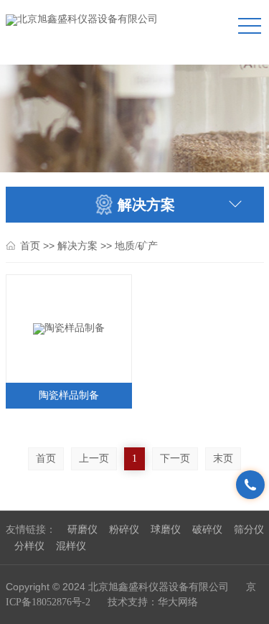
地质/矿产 (136, 246)
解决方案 (77, 246)
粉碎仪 (124, 529)
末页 (223, 458)
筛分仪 (249, 529)
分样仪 (29, 546)
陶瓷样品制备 (69, 395)
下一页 (175, 458)
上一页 (94, 458)
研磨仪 (82, 529)
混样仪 (71, 546)
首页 (30, 246)
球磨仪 (166, 529)
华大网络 (178, 602)
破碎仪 (207, 529)
